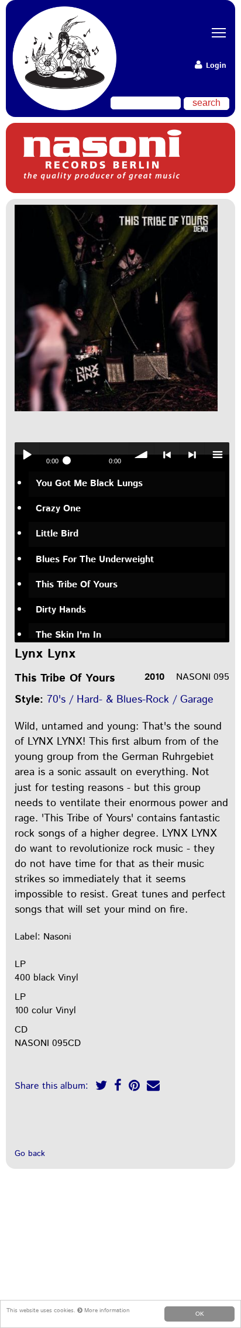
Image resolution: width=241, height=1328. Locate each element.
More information (106, 1310)
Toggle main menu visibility (214, 32)
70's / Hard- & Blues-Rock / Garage (130, 699)
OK (199, 1313)
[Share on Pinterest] (134, 1087)
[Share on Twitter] (101, 1087)
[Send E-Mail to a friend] (153, 1087)
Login (215, 65)
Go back (30, 1154)
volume (141, 454)
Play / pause (27, 454)
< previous (166, 454)
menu (217, 454)
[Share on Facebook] (118, 1087)
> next (192, 454)
